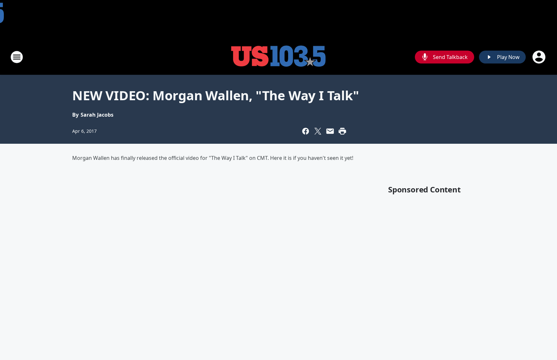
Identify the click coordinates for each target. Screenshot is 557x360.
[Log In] (540, 57)
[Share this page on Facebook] (305, 131)
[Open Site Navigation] (16, 57)
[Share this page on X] (317, 131)
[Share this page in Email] (330, 131)
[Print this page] (342, 131)
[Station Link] (278, 56)
